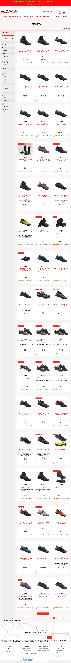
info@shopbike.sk (28, 648)
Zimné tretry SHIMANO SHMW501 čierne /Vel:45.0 (25, 51)
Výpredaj (65, 16)
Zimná (5, 88)
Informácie (62, 6)
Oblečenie (46, 16)
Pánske (6, 95)
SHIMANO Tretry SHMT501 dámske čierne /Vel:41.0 (25, 450)
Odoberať (49, 637)
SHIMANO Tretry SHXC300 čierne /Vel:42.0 (61, 51)
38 (4, 74)
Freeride (6, 106)
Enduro (5, 109)
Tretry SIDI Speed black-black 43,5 (43, 341)
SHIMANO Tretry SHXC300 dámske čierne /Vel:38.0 (25, 123)
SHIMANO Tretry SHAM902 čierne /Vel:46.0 (61, 160)
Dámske (6, 97)
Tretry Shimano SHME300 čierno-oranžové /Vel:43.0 (25, 523)
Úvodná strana (30, 6)
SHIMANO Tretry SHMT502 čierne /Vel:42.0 (43, 595)
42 (4, 81)
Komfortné (6, 104)
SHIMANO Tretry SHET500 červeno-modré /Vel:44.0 (43, 196)
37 (4, 73)
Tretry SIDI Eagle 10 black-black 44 (43, 305)
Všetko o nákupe (55, 6)
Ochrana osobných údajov (43, 650)
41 (4, 79)
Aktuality (48, 6)
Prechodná (6, 90)
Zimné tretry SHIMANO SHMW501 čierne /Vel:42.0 (25, 196)
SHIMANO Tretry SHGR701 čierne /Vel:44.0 (43, 450)
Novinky (58, 16)
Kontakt (67, 6)
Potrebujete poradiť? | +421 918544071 (11, 6)
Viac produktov (43, 614)
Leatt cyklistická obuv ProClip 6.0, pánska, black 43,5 (43, 232)
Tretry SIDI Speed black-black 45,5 (61, 377)
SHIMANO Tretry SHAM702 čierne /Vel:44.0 (43, 414)
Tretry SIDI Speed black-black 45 (43, 377)
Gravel (5, 108)
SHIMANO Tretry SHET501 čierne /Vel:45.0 (43, 559)
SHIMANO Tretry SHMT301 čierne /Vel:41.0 (43, 268)
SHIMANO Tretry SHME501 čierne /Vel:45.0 (61, 196)
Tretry (11, 19)
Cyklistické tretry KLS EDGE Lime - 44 (25, 160)
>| (68, 618)
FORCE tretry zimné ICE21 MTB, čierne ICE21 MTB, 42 (61, 486)
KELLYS (5, 59)
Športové (6, 103)
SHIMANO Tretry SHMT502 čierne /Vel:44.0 (61, 595)
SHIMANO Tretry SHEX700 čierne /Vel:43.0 (25, 377)
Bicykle (5, 16)
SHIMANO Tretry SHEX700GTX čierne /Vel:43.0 (61, 305)
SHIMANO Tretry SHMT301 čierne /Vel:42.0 (61, 268)
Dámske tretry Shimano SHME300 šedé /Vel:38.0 (43, 523)
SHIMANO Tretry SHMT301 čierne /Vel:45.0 (25, 305)
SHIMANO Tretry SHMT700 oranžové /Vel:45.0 (61, 523)
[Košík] (64, 12)
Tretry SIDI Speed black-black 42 (25, 341)
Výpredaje (6, 50)
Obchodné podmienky (43, 648)
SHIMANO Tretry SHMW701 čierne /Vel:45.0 (43, 486)
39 (4, 76)
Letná (5, 86)
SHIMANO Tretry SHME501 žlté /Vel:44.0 (25, 232)
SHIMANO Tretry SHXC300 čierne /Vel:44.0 (43, 87)
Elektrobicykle (13, 16)
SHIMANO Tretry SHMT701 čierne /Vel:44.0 (61, 559)
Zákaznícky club (60, 648)
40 (4, 78)
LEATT (5, 61)
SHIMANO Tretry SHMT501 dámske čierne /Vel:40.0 (61, 414)
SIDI (4, 64)
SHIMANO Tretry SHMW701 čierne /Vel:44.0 (25, 486)
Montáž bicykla (60, 650)
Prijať (25, 659)
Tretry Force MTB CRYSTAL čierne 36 (61, 450)
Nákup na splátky (61, 654)
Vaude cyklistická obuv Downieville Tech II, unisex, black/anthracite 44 (25, 269)
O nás (44, 6)
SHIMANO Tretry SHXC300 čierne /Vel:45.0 (61, 87)
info (39, 634)
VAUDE (5, 66)
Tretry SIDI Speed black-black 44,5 (61, 341)
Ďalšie (52, 16)
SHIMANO (6, 62)
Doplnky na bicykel (36, 16)
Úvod (2, 19)
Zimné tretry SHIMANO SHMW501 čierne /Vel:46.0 (43, 51)
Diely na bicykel (24, 16)
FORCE (5, 56)
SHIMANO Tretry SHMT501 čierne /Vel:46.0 (25, 414)
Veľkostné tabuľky (37, 6)
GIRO (5, 58)
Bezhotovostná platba (61, 656)
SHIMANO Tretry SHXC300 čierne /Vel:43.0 (25, 87)
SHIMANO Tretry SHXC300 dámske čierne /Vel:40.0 (61, 123)
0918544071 (27, 650)
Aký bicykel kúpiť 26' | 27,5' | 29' (61, 652)
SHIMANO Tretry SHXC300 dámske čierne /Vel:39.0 (43, 123)
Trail (5, 111)
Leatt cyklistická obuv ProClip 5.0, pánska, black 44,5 (61, 232)
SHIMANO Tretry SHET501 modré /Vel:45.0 (25, 559)
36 (4, 71)
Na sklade (6, 44)
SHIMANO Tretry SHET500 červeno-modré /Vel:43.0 (43, 160)
